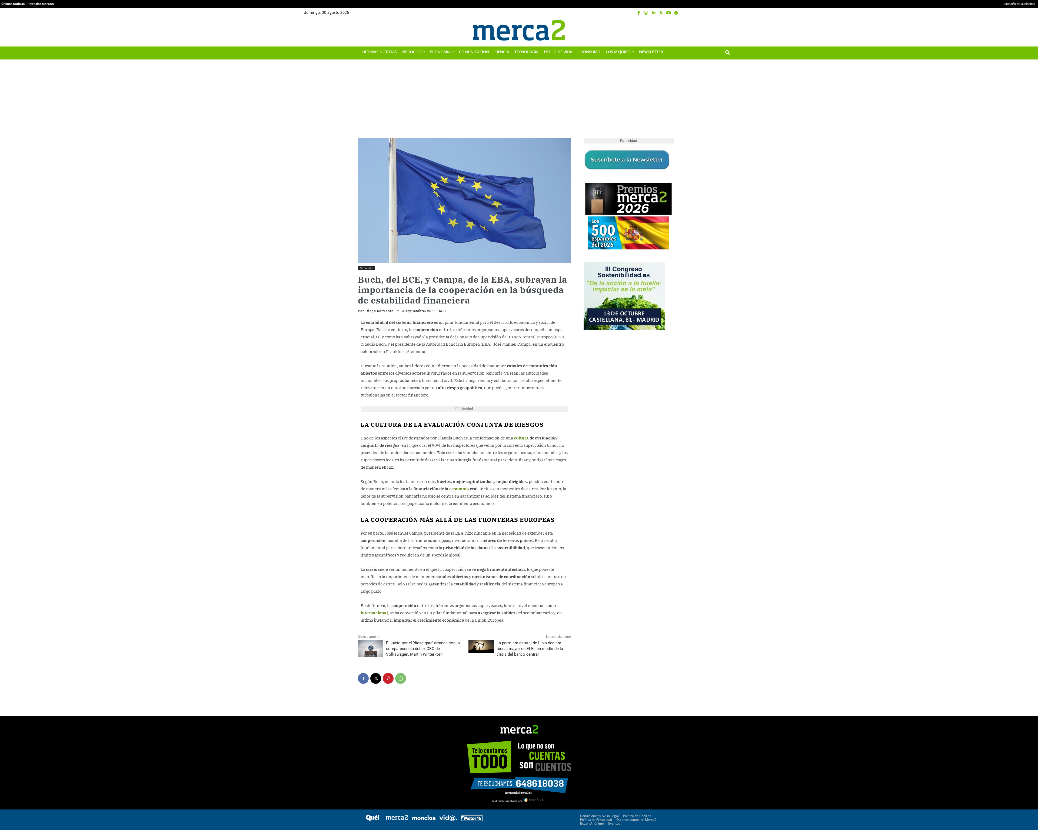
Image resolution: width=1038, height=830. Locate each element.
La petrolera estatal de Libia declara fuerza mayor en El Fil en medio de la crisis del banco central (530, 649)
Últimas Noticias (13, 4)
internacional (374, 612)
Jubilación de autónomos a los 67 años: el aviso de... (990, 3)
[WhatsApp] (400, 678)
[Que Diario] (372, 819)
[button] (727, 30)
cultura (521, 438)
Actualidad (366, 268)
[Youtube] (668, 13)
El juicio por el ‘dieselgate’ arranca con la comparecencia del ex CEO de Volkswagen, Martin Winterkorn (423, 649)
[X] (661, 13)
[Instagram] (646, 13)
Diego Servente (379, 310)
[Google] (676, 13)
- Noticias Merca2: (40, 4)
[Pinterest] (388, 678)
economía (459, 488)
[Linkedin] (653, 13)
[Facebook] (638, 13)
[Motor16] (472, 819)
